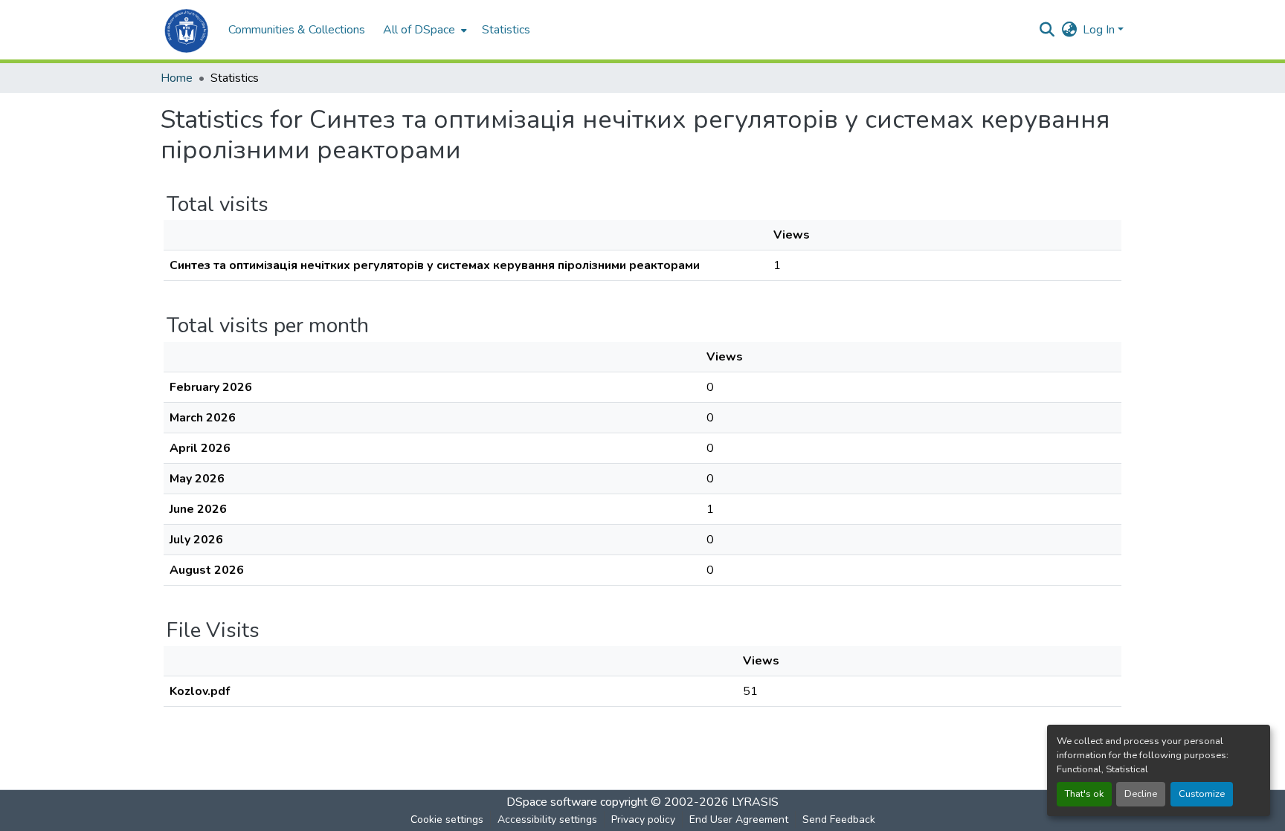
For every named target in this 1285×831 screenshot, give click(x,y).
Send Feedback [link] (838, 819)
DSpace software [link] (551, 802)
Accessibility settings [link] (547, 819)
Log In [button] (1100, 30)
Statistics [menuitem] (506, 30)
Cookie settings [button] (446, 819)
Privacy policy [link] (643, 819)
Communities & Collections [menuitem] (296, 30)
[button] (187, 30)
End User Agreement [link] (738, 819)
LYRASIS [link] (755, 802)
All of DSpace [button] (419, 30)
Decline (1140, 794)
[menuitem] (423, 29)
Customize (1202, 794)
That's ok (1084, 794)
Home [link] (177, 78)
